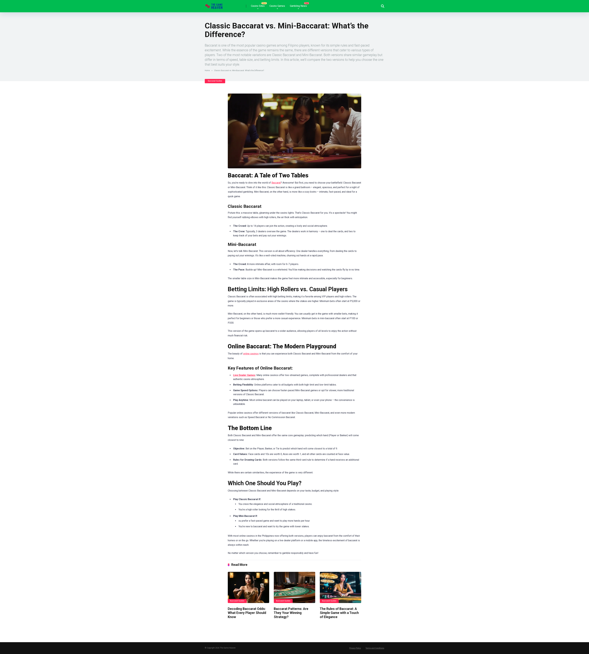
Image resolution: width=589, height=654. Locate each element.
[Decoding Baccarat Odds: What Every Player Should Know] (248, 587)
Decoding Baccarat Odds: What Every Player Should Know (247, 613)
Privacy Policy (355, 648)
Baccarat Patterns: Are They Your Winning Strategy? (291, 613)
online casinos (251, 353)
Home (207, 70)
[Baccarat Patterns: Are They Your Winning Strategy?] (294, 587)
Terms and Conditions (375, 648)
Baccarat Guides (215, 81)
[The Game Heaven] (214, 5)
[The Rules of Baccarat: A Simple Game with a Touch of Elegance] (340, 587)
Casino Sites (258, 5)
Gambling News (298, 5)
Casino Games (277, 5)
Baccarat (276, 182)
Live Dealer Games (244, 375)
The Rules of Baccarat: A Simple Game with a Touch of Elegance (339, 613)
